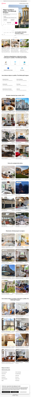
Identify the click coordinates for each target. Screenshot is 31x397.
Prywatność (13, 395)
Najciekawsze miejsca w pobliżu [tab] (6, 369)
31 (4, 34)
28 (10, 32)
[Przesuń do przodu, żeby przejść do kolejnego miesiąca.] (13, 22)
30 (13, 32)
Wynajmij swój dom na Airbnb (23, 3)
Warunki (17, 395)
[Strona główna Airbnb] (4, 3)
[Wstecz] (13, 37)
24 (4, 32)
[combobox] (10, 17)
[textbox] (6, 20)
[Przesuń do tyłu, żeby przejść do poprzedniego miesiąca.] (4, 22)
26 (7, 32)
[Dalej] (16, 37)
